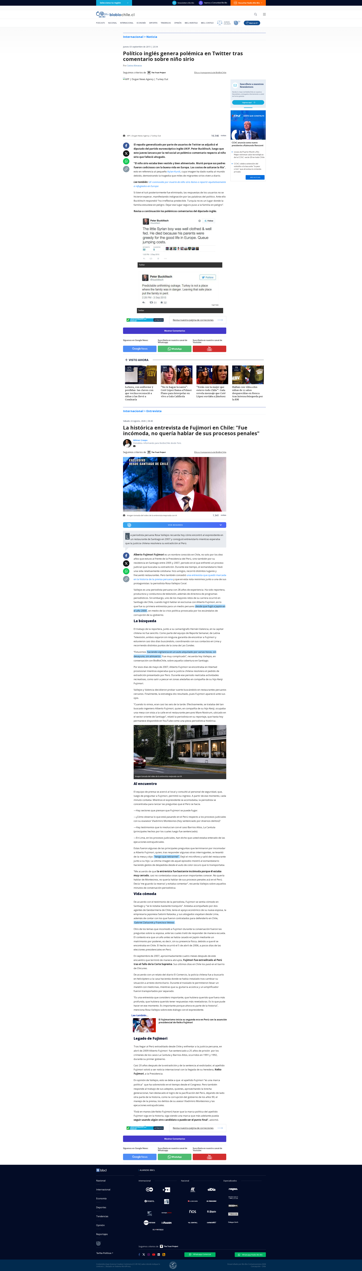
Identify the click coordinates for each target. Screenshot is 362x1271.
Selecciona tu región (110, 2)
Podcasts (100, 23)
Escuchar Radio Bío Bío (249, 3)
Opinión (177, 23)
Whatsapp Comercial (202, 1254)
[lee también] (145, 1025)
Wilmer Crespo (140, 440)
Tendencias (166, 23)
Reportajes (102, 1234)
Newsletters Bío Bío (186, 3)
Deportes (153, 23)
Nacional (112, 23)
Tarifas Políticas (103, 1253)
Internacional (126, 23)
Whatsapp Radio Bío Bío (252, 1254)
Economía (141, 23)
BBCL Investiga (191, 23)
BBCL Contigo (207, 23)
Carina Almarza (134, 65)
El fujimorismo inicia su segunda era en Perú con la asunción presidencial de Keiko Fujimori (193, 1021)
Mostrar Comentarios (174, 331)
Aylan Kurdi (173, 171)
